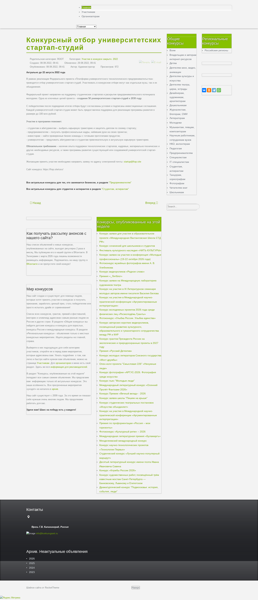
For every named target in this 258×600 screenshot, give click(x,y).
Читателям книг (178, 187)
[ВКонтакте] (204, 90)
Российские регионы (216, 50)
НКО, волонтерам (180, 143)
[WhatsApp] (219, 90)
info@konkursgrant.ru (47, 533)
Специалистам (178, 157)
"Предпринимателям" (120, 182)
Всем (173, 50)
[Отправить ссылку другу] (156, 58)
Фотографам (177, 183)
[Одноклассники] (209, 90)
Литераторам (177, 118)
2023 (32, 572)
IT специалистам (179, 162)
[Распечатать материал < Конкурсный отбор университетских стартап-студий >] (144, 58)
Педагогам (176, 148)
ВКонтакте (32, 264)
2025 (32, 563)
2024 (32, 567)
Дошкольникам (178, 105)
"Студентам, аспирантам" (115, 189)
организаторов (63, 363)
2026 (32, 558)
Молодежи (176, 122)
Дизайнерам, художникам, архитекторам (178, 97)
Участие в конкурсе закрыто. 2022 (100, 59)
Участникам (43, 363)
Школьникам (177, 192)
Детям (173, 63)
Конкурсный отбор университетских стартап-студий (93, 43)
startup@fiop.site (132, 161)
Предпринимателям (181, 153)
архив (55, 389)
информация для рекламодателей (69, 367)
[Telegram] (214, 90)
